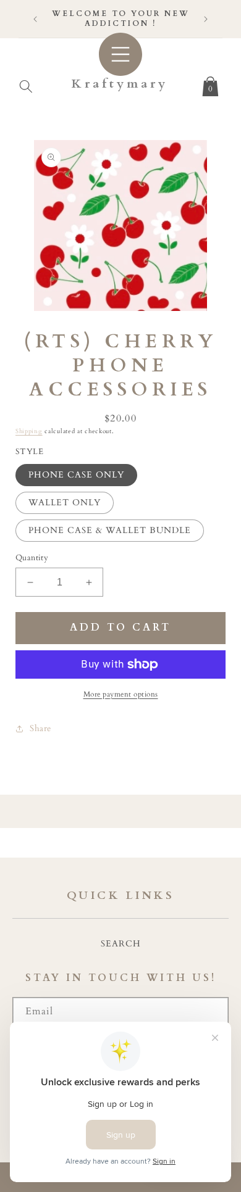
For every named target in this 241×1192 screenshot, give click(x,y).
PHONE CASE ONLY (76, 475)
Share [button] (40, 728)
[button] (26, 83)
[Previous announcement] (35, 19)
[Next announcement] (205, 19)
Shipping (29, 431)
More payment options (120, 694)
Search (121, 944)
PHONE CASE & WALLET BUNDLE (109, 530)
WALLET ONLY (64, 502)
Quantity (31, 557)
